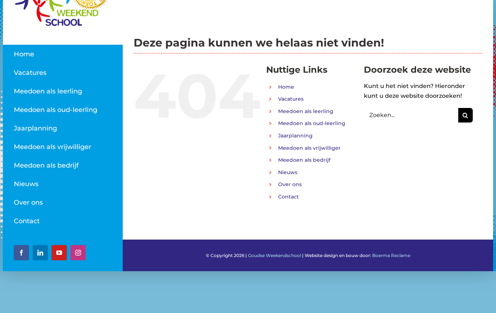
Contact (288, 196)
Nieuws (287, 172)
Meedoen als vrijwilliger (309, 148)
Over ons (290, 184)
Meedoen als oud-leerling (311, 123)
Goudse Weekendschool (274, 255)
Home (286, 87)
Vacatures (291, 99)
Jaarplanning (295, 135)
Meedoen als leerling (305, 111)
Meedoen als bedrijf (304, 160)
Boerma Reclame (391, 255)
